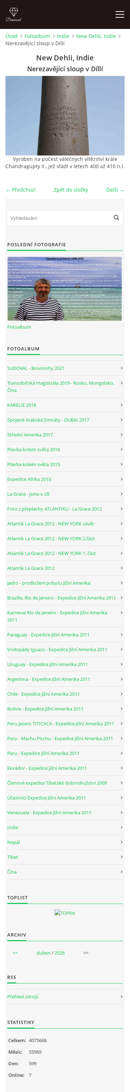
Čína (12, 872)
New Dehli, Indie (96, 36)
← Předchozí (20, 189)
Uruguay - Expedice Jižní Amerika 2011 (47, 664)
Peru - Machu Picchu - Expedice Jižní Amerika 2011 (60, 738)
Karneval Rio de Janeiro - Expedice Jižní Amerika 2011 (57, 616)
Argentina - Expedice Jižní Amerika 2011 (48, 679)
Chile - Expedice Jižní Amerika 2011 (43, 694)
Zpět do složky (71, 189)
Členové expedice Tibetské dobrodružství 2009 (57, 783)
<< (15, 953)
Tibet (12, 857)
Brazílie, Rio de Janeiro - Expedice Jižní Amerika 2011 (61, 597)
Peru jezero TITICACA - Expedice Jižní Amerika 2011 (60, 723)
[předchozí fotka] (17, 115)
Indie (63, 36)
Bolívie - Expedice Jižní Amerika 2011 (45, 708)
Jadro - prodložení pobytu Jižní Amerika (48, 583)
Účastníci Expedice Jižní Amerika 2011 (46, 797)
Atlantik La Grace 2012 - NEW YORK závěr (50, 523)
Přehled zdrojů (23, 996)
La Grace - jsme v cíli (28, 494)
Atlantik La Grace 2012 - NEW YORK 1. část (51, 553)
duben (43, 953)
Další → (115, 189)
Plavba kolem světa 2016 (33, 449)
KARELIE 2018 (21, 405)
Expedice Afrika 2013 (29, 479)
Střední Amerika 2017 (30, 434)
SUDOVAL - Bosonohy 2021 (36, 368)
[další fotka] (113, 115)
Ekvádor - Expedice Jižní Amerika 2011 (47, 768)
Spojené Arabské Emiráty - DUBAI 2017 (48, 420)
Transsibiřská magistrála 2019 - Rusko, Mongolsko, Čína (60, 386)
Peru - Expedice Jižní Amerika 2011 (43, 753)
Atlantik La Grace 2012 (31, 568)
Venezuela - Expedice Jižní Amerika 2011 (49, 812)
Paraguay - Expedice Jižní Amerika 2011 (48, 634)
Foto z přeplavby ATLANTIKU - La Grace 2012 (54, 509)
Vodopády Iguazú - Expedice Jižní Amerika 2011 (57, 649)
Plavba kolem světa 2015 (33, 464)
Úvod (11, 36)
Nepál (13, 842)
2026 (60, 953)
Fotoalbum (37, 36)
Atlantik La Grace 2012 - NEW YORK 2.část (51, 538)
